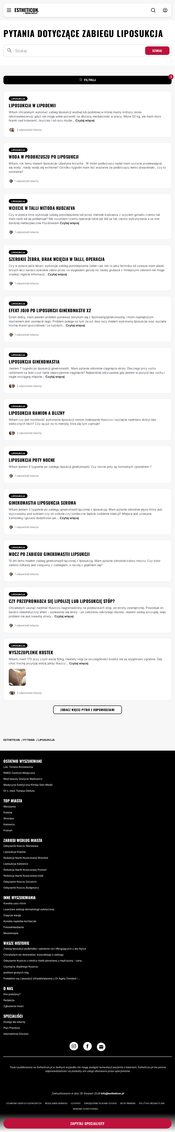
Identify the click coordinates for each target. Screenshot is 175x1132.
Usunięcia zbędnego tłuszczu (20, 966)
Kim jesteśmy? (11, 994)
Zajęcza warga (12, 915)
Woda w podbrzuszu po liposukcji (44, 156)
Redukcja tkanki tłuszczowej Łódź (23, 875)
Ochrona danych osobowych (24, 1103)
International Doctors (15, 1033)
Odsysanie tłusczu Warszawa (20, 845)
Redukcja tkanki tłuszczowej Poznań (25, 869)
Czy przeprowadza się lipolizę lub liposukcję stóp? (62, 601)
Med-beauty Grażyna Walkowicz (22, 778)
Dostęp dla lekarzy (14, 1021)
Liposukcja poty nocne (32, 460)
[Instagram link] (74, 1047)
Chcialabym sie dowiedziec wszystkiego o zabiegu (33, 954)
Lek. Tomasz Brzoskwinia (18, 767)
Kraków (7, 812)
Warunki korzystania (85, 1109)
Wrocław (8, 818)
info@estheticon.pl (112, 1093)
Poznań (7, 830)
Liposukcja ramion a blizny (37, 413)
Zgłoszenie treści (13, 1006)
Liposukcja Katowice (15, 863)
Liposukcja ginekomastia (34, 361)
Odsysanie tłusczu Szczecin (20, 881)
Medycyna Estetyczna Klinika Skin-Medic (28, 784)
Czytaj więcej (85, 120)
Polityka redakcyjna (152, 1103)
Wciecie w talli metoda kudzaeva (42, 208)
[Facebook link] (87, 1047)
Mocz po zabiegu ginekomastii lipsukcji (49, 554)
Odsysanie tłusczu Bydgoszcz (21, 887)
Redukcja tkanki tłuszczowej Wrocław (25, 857)
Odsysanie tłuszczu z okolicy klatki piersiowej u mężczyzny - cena (42, 960)
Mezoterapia (10, 933)
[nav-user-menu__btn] (165, 10)
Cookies (75, 1103)
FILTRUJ (128, 79)
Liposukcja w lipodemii (32, 105)
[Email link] (101, 1047)
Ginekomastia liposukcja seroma (42, 502)
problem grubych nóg (16, 972)
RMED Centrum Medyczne (19, 772)
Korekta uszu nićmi (14, 903)
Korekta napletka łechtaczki (19, 921)
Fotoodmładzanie (13, 927)
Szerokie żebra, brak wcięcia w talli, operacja (57, 259)
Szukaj (157, 50)
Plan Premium (11, 1027)
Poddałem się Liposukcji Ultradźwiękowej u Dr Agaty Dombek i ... (41, 978)
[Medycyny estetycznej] (27, 11)
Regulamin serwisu (56, 1103)
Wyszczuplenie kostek (31, 652)
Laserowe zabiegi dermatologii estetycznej (28, 909)
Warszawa (9, 806)
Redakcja (9, 1000)
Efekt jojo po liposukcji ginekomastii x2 (50, 310)
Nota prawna (128, 1103)
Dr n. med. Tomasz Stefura (19, 790)
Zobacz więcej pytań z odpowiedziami (87, 709)
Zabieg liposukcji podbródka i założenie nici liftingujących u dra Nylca (44, 948)
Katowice (9, 824)
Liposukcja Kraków (14, 851)
